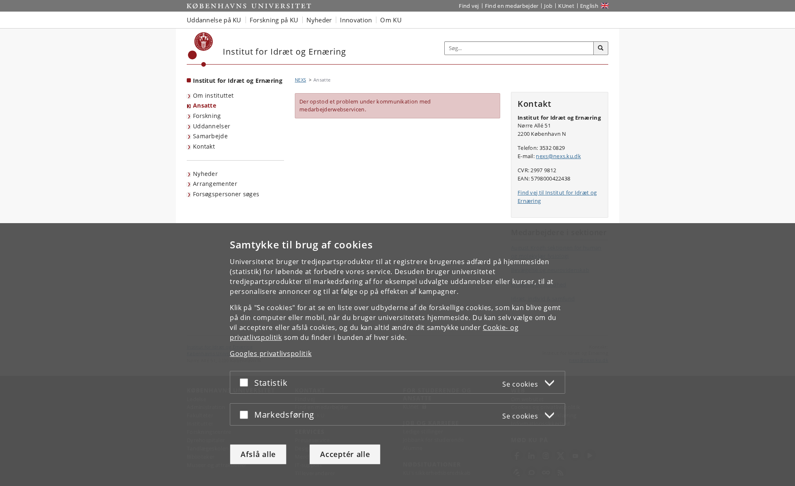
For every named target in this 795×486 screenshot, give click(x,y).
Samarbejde (210, 136)
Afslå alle (258, 454)
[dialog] (397, 354)
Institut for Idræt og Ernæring (237, 80)
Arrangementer (215, 184)
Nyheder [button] (319, 20)
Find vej (469, 6)
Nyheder (205, 174)
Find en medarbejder (512, 6)
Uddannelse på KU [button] (214, 20)
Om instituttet (213, 95)
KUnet (566, 6)
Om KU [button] (391, 20)
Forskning (207, 116)
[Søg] (600, 48)
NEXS (300, 80)
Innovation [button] (356, 20)
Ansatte (204, 105)
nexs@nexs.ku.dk (558, 156)
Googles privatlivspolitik (271, 353)
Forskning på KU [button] (274, 20)
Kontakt (204, 146)
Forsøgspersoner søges (226, 194)
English (589, 6)
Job (548, 6)
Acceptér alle (345, 454)
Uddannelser (211, 126)
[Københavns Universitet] (200, 49)
